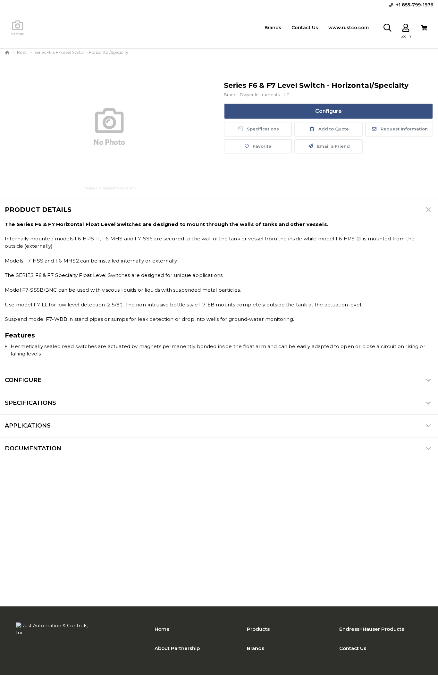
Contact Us (352, 648)
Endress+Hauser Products (371, 629)
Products (258, 629)
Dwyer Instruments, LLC (264, 94)
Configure (328, 111)
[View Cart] (424, 27)
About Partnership (177, 648)
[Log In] (405, 27)
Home (162, 629)
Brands (255, 648)
